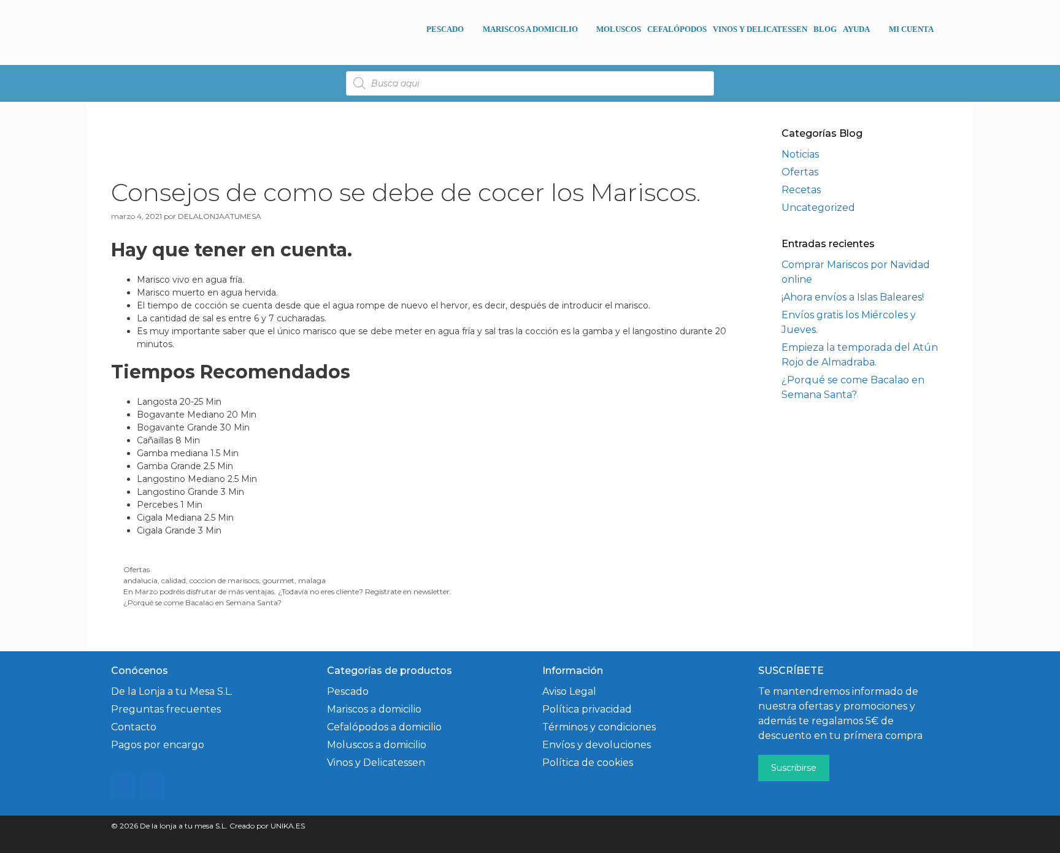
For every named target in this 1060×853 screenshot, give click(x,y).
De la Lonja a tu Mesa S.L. (171, 691)
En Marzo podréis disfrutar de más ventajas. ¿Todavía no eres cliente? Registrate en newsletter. (287, 591)
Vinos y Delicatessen (760, 29)
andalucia (140, 580)
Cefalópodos (677, 29)
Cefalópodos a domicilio (384, 727)
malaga (312, 580)
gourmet (278, 580)
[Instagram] (123, 786)
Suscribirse (793, 767)
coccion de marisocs (224, 580)
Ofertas (136, 569)
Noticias (800, 154)
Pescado (445, 29)
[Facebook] (152, 786)
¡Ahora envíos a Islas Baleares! (853, 297)
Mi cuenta (911, 29)
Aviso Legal (569, 691)
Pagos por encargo (157, 745)
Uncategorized (818, 207)
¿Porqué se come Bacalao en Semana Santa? (202, 602)
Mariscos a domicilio (530, 29)
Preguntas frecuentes (166, 709)
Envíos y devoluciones (596, 745)
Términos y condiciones (599, 727)
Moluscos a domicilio (376, 745)
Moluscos (618, 29)
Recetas (801, 190)
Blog (825, 29)
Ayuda (856, 29)
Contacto (133, 727)
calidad (173, 580)
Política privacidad (587, 709)
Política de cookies (587, 762)
